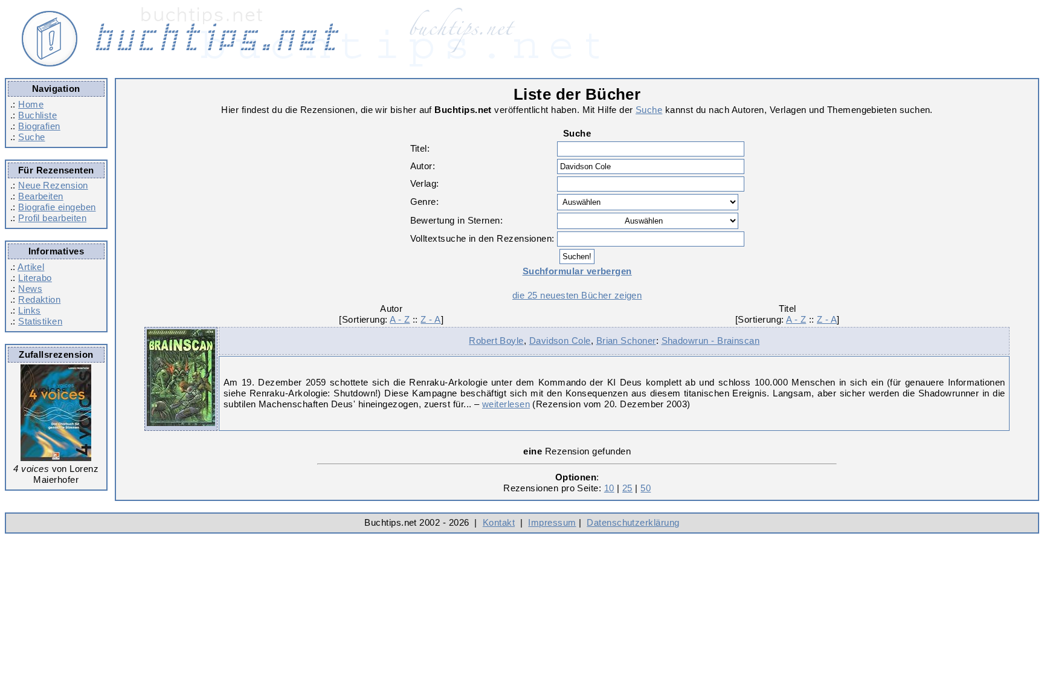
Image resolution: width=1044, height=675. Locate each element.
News (30, 288)
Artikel (31, 267)
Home (31, 104)
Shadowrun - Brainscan (711, 340)
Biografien (39, 126)
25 (627, 488)
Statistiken (40, 321)
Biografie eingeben (56, 207)
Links (29, 310)
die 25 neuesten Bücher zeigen (577, 295)
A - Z (400, 319)
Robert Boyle (496, 340)
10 (609, 488)
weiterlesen (506, 404)
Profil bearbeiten (52, 218)
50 (645, 488)
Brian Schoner (626, 340)
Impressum (552, 522)
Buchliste (37, 115)
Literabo (35, 278)
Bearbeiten (40, 196)
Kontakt (499, 522)
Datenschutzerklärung (633, 522)
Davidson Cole (560, 340)
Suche (31, 137)
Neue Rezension (53, 185)
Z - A (430, 319)
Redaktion (39, 299)
